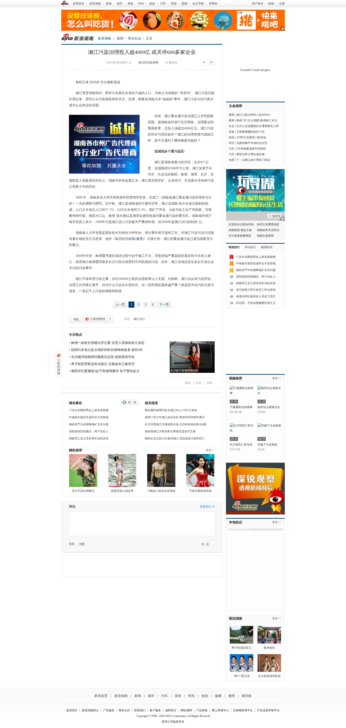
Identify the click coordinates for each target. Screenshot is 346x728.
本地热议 (235, 522)
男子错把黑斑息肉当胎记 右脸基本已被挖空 (103, 364)
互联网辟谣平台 (243, 710)
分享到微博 (95, 319)
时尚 (141, 3)
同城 (174, 3)
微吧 (231, 696)
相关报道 (151, 403)
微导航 (247, 696)
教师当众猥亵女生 (268, 407)
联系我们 (139, 710)
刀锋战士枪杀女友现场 (161, 491)
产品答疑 (202, 710)
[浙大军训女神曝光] (83, 470)
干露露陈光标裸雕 (241, 407)
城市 (119, 3)
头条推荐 (235, 106)
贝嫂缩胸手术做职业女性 (251, 143)
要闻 (231, 114)
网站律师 (186, 710)
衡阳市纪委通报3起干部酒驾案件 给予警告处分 (105, 371)
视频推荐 (235, 378)
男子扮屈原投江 (241, 647)
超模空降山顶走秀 (122, 491)
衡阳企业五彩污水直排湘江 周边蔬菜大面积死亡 (175, 438)
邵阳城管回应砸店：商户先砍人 (89, 431)
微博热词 (266, 247)
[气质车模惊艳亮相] (200, 470)
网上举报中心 (220, 710)
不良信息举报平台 (268, 710)
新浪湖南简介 (90, 710)
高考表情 (269, 647)
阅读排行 (234, 247)
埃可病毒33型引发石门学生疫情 (256, 289)
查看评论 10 (207, 506)
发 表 (205, 544)
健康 (218, 696)
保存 (188, 383)
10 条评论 (171, 62)
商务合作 (124, 710)
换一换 (132, 402)
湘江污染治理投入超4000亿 (253, 114)
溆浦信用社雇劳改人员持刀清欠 (256, 296)
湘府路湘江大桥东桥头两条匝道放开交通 (170, 431)
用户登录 (257, 3)
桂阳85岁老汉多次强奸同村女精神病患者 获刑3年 (107, 350)
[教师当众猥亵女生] (269, 394)
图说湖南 (235, 618)
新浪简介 (72, 710)
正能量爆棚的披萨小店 (250, 131)
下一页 (164, 304)
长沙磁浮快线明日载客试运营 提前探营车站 (103, 357)
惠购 (184, 3)
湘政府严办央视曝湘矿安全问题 (89, 424)
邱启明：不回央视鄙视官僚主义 (256, 303)
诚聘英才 (171, 710)
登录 (72, 544)
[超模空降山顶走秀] (122, 470)
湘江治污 (139, 319)
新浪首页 (78, 3)
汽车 (163, 3)
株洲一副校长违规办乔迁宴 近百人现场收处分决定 (108, 343)
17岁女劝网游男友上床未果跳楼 (89, 410)
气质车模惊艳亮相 (200, 491)
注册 (282, 3)
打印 (198, 383)
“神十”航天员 (241, 676)
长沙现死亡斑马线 (241, 444)
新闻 (109, 3)
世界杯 (213, 3)
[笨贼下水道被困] (269, 432)
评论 (76, 319)
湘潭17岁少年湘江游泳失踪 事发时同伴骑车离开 (175, 417)
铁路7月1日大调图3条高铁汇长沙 (256, 120)
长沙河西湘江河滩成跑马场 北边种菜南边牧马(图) (176, 424)
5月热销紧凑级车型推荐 (251, 148)
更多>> (210, 450)
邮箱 (271, 3)
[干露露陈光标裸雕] (241, 394)
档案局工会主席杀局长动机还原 (89, 438)
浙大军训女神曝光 (83, 491)
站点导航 (198, 3)
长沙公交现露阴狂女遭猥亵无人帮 (257, 126)
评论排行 (250, 247)
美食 (130, 3)
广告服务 (108, 710)
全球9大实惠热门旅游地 (251, 137)
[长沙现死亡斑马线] (241, 432)
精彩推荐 (75, 450)
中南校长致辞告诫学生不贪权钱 (89, 417)
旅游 (152, 3)
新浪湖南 (95, 3)
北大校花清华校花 (269, 676)
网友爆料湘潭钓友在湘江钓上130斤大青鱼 (171, 410)
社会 (231, 126)
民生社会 (134, 38)
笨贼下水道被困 (267, 444)
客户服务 (155, 710)
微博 (139, 239)
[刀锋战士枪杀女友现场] (161, 470)
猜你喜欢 (75, 403)
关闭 (209, 383)
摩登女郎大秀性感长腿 (250, 154)
